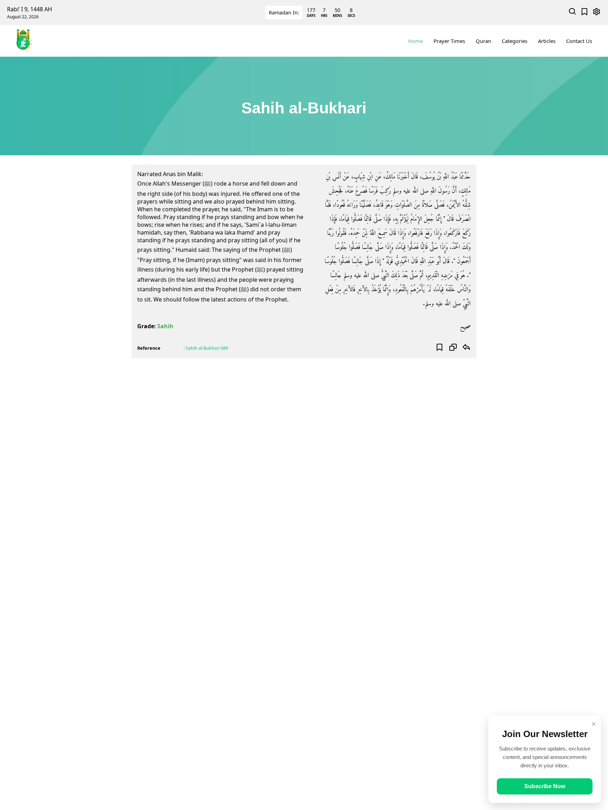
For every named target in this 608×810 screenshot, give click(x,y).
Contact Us (579, 40)
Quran (483, 40)
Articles (547, 40)
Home (415, 40)
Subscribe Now (544, 786)
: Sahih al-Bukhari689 (206, 348)
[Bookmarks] (584, 12)
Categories (514, 40)
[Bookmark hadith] (439, 348)
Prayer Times (449, 40)
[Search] (572, 12)
